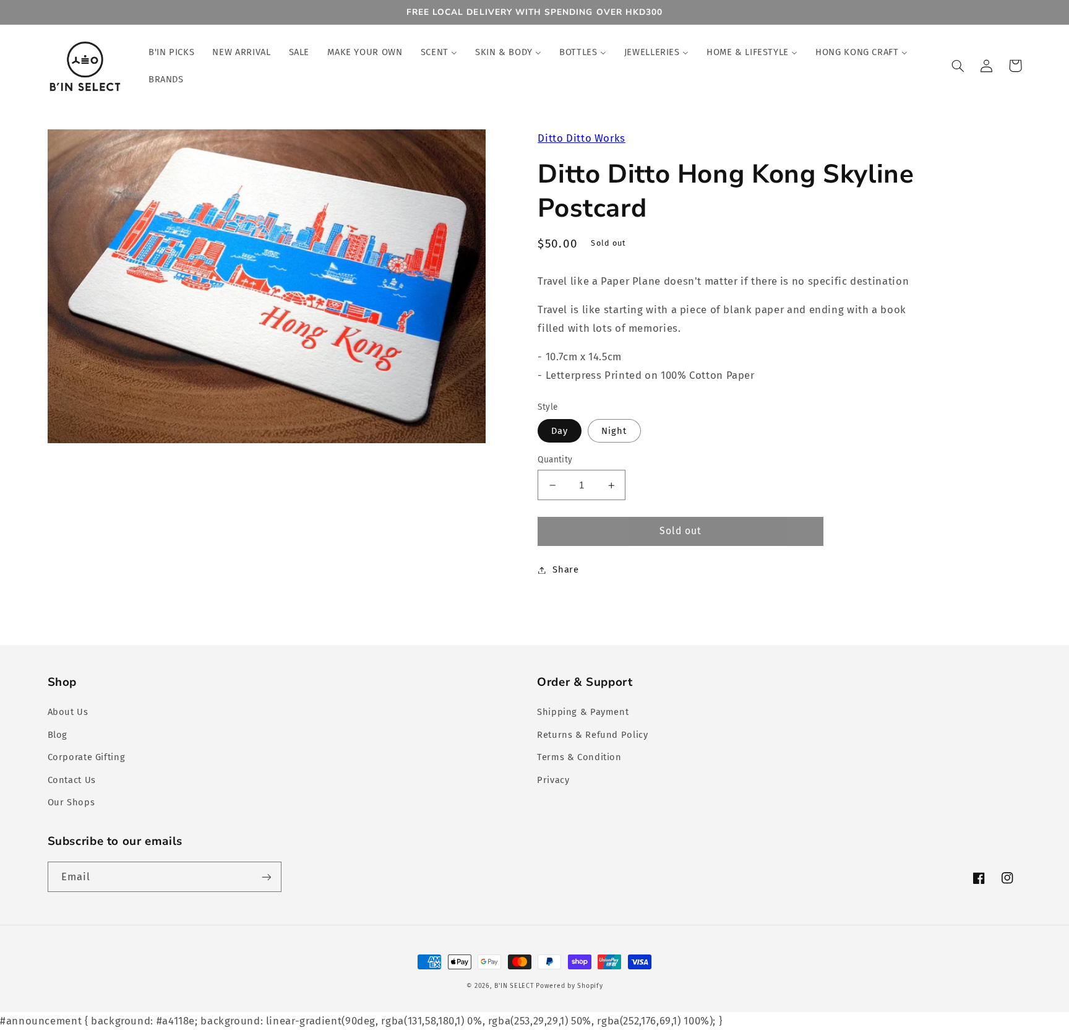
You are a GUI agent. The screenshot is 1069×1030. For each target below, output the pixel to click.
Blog (58, 734)
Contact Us (72, 779)
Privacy (553, 779)
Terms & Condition (579, 757)
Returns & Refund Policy (592, 734)
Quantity (555, 459)
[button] (958, 65)
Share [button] (565, 569)
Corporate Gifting (87, 757)
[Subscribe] (266, 877)
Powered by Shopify (569, 986)
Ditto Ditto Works (581, 138)
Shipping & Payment (583, 711)
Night (614, 430)
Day (559, 430)
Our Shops (71, 802)
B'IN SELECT (513, 986)
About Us (68, 711)
